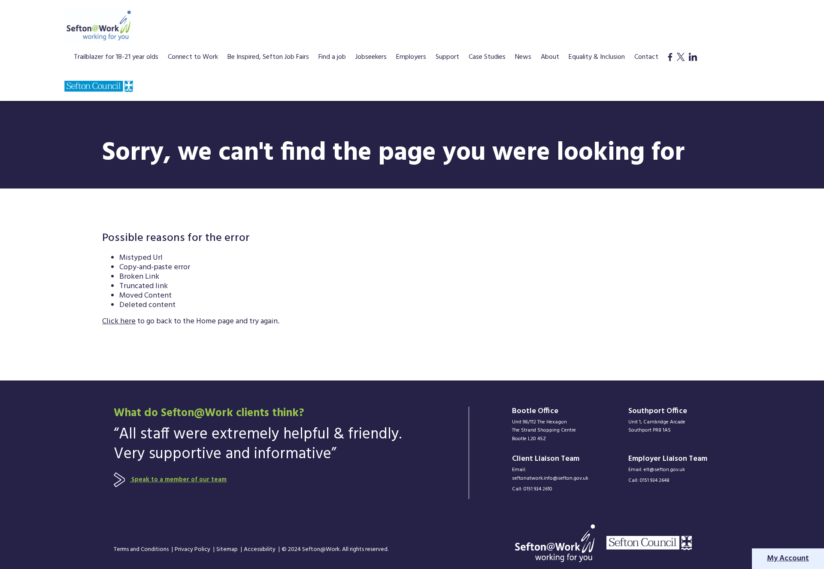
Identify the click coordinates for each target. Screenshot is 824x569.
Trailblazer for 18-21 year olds (116, 58)
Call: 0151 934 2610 (532, 489)
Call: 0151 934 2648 (649, 481)
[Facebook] (670, 66)
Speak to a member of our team (178, 480)
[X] (681, 66)
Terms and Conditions (142, 550)
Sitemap (227, 550)
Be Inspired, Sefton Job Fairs (268, 58)
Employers (411, 58)
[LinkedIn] (693, 66)
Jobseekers (371, 58)
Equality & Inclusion (597, 58)
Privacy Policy (193, 550)
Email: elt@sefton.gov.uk (656, 470)
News (523, 58)
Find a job (332, 58)
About (550, 58)
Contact (646, 58)
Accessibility (260, 550)
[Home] (98, 26)
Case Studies (487, 58)
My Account (788, 558)
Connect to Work (193, 58)
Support (447, 58)
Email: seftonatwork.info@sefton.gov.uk (550, 474)
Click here (119, 321)
